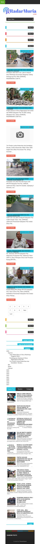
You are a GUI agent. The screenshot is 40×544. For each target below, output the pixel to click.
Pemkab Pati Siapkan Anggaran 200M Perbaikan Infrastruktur (18, 287)
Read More (11, 82)
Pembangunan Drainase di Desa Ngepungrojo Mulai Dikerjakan (19, 108)
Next (24, 310)
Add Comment (27, 51)
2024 (7, 372)
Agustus (10, 353)
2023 (7, 373)
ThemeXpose (23, 541)
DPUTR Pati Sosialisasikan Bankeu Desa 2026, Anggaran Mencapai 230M (18, 215)
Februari (10, 368)
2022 (7, 375)
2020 (7, 379)
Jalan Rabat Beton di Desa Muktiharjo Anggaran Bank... (20, 355)
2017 (7, 384)
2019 (7, 381)
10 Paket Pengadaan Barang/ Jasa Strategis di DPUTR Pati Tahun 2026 (18, 251)
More (30, 27)
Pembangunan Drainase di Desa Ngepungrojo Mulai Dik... (19, 358)
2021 (7, 377)
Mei (9, 364)
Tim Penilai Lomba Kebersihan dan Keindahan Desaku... (19, 362)
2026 (7, 351)
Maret (9, 366)
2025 (7, 370)
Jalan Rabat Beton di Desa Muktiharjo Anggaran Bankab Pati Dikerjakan (19, 70)
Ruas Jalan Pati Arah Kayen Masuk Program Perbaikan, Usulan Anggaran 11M (18, 179)
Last (11, 314)
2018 (7, 383)
